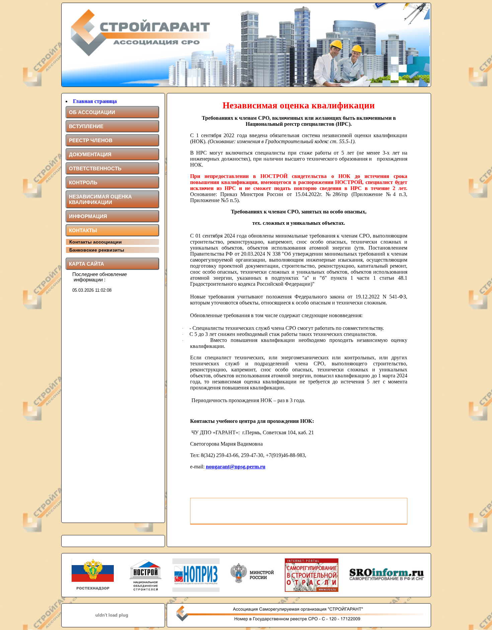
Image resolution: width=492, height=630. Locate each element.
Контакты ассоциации (95, 242)
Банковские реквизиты (96, 250)
